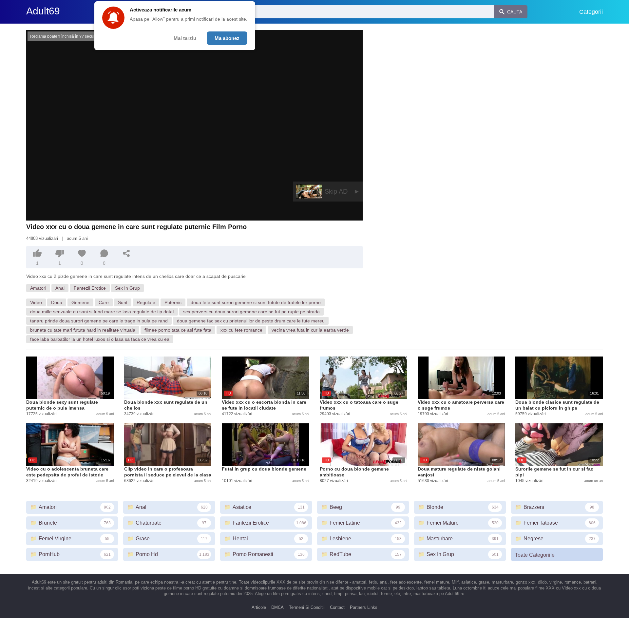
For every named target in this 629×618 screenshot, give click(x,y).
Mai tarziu (185, 38)
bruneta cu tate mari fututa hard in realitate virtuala (82, 330)
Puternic (172, 302)
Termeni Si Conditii (307, 607)
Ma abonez (227, 38)
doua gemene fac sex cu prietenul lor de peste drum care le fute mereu (251, 320)
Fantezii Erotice (90, 288)
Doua (56, 302)
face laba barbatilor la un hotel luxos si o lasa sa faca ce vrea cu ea (99, 339)
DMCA (277, 607)
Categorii (591, 12)
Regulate (146, 302)
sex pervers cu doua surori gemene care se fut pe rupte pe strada (251, 311)
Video (36, 302)
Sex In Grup (127, 288)
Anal (60, 288)
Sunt (122, 302)
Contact (337, 607)
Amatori (38, 288)
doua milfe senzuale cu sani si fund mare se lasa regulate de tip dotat (102, 311)
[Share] (126, 253)
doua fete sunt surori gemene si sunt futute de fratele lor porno (256, 302)
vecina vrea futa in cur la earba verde (310, 330)
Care (104, 302)
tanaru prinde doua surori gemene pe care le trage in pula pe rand (99, 320)
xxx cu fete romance (241, 330)
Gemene (80, 302)
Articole (259, 607)
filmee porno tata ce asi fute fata (177, 330)
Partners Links (363, 607)
